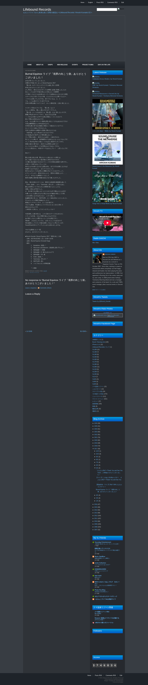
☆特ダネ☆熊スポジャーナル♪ (104, 622)
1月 (97, 501)
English (90, 2)
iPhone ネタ (96, 344)
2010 (96, 521)
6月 (97, 465)
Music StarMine (100, 556)
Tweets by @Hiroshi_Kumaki (101, 301)
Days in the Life (104, 65)
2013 (96, 513)
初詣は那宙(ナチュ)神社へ (102, 558)
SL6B (94, 379)
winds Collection (100, 563)
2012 (96, 515)
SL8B (94, 381)
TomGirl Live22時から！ (102, 591)
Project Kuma (87, 65)
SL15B (94, 357)
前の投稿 (83, 331)
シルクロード (96, 389)
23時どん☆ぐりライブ (101, 571)
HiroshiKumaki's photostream (113, 316)
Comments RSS (112, 2)
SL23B (94, 374)
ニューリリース (97, 396)
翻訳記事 (95, 409)
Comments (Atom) (45, 288)
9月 (97, 456)
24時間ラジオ (96, 339)
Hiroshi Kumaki (110, 254)
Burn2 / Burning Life (98, 342)
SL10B (94, 349)
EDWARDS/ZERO (100, 569)
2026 (96, 423)
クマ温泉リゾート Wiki (102, 612)
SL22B (94, 371)
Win (93, 242)
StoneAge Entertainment (103, 542)
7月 (97, 462)
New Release (62, 65)
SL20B (94, 367)
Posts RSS (100, 2)
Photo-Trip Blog (100, 590)
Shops (50, 65)
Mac (97, 242)
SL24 (94, 376)
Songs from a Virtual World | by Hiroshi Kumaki (107, 203)
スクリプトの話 (97, 391)
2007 (96, 530)
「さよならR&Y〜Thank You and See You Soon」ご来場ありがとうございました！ (109, 473)
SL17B (94, 362)
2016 (96, 504)
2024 (96, 429)
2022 (96, 434)
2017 (96, 448)
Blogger (121, 682)
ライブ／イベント (34, 272)
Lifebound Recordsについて (101, 347)
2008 (96, 527)
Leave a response (30, 288)
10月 (97, 454)
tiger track (98, 575)
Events (75, 65)
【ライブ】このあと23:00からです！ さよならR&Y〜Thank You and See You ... (109, 480)
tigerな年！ (98, 577)
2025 (96, 426)
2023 (96, 432)
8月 (97, 459)
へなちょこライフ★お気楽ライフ (105, 599)
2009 (96, 524)
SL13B (94, 352)
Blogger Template (108, 680)
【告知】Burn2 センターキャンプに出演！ (107, 544)
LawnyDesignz (119, 680)
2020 (96, 440)
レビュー (95, 401)
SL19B (94, 364)
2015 (96, 507)
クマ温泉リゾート (98, 386)
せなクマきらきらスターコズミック (106, 596)
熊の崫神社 (98, 613)
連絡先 (94, 411)
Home (82, 2)
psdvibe (121, 679)
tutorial (115, 679)
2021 (96, 437)
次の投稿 (29, 331)
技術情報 (95, 404)
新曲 (94, 406)
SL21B (94, 369)
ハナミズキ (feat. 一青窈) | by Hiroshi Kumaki (106, 131)
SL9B (94, 384)
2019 (96, 443)
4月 (97, 495)
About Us (39, 65)
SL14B (94, 354)
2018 (96, 446)
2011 (96, 518)
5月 (97, 468)
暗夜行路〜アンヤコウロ (102, 548)
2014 (96, 510)
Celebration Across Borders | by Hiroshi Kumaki (107, 79)
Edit (122, 2)
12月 (97, 451)
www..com (107, 312)
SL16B (94, 359)
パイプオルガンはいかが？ (102, 564)
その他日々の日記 (98, 394)
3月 (97, 498)
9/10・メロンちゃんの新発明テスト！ (106, 585)
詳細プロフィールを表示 (99, 289)
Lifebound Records (37, 9)
